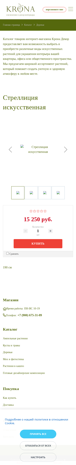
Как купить (9, 397)
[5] (45, 210)
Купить (38, 243)
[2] (34, 210)
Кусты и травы (11, 345)
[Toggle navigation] (70, 10)
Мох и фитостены (13, 359)
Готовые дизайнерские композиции (24, 373)
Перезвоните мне (54, 9)
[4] (41, 210)
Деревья (7, 352)
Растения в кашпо (13, 366)
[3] (38, 210)
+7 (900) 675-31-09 (30, 315)
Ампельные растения (15, 338)
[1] (31, 210)
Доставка (8, 404)
